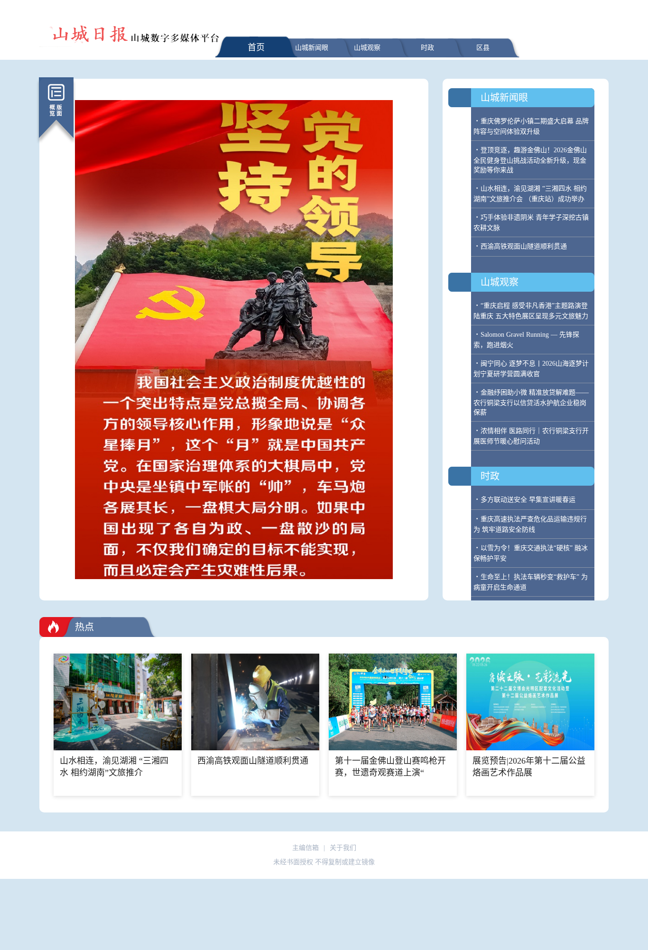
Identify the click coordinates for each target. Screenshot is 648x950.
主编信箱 (305, 847)
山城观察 (367, 47)
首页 (256, 47)
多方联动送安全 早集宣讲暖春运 (528, 499)
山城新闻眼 (311, 47)
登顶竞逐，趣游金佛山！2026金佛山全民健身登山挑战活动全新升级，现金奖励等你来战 (530, 160)
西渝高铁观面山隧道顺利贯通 (524, 246)
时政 (427, 47)
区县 (483, 47)
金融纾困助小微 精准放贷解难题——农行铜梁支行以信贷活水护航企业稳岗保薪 (531, 402)
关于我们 (343, 847)
